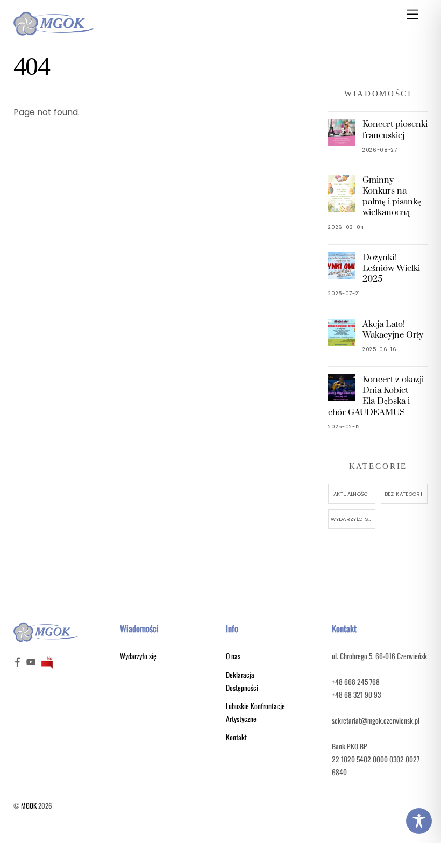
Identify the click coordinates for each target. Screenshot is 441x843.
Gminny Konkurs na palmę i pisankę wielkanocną (391, 196)
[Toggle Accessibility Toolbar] (419, 821)
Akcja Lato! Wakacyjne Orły (392, 329)
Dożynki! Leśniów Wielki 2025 (391, 268)
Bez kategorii (404, 493)
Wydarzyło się (352, 519)
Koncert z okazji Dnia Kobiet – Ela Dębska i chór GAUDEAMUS (376, 396)
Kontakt (236, 737)
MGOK (29, 806)
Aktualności (351, 493)
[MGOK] (53, 33)
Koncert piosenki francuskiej (395, 129)
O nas (233, 656)
